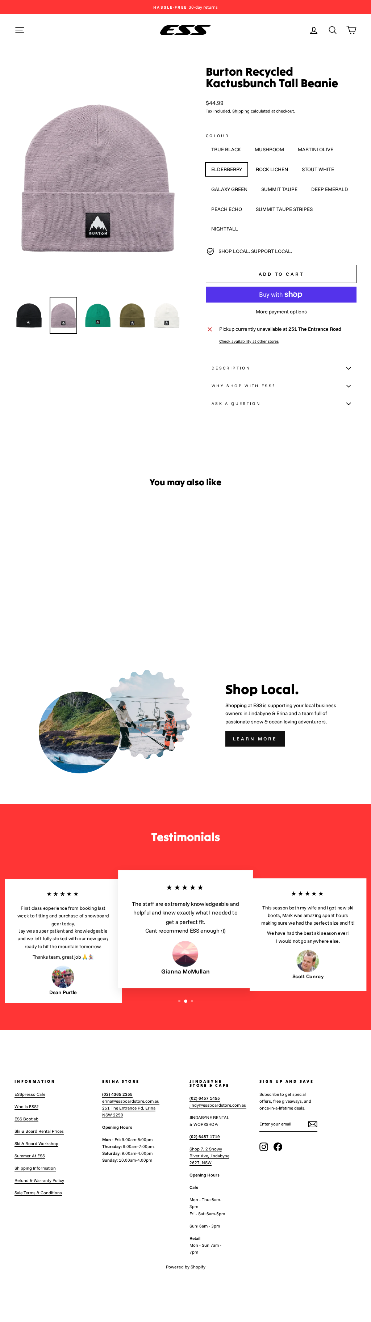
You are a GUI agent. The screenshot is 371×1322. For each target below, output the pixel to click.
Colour (217, 135)
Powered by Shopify (185, 1267)
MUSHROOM (269, 149)
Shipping (241, 111)
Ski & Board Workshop (36, 1143)
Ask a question (236, 403)
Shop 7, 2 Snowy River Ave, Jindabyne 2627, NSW (209, 1155)
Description (231, 368)
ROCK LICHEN (272, 169)
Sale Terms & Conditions (38, 1192)
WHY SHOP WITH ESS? (243, 385)
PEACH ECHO (226, 209)
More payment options (281, 311)
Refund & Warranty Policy (39, 1180)
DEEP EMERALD (329, 189)
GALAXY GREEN (229, 189)
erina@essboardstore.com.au (130, 1101)
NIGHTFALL (224, 228)
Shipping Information (35, 1168)
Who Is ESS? (26, 1106)
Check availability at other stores (249, 341)
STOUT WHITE (318, 169)
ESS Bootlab (26, 1119)
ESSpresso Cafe (29, 1094)
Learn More (255, 739)
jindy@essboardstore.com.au (217, 1105)
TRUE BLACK (226, 149)
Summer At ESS (29, 1155)
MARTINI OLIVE (315, 149)
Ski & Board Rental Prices (39, 1131)
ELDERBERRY (226, 169)
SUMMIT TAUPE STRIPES (284, 209)
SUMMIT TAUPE (279, 189)
